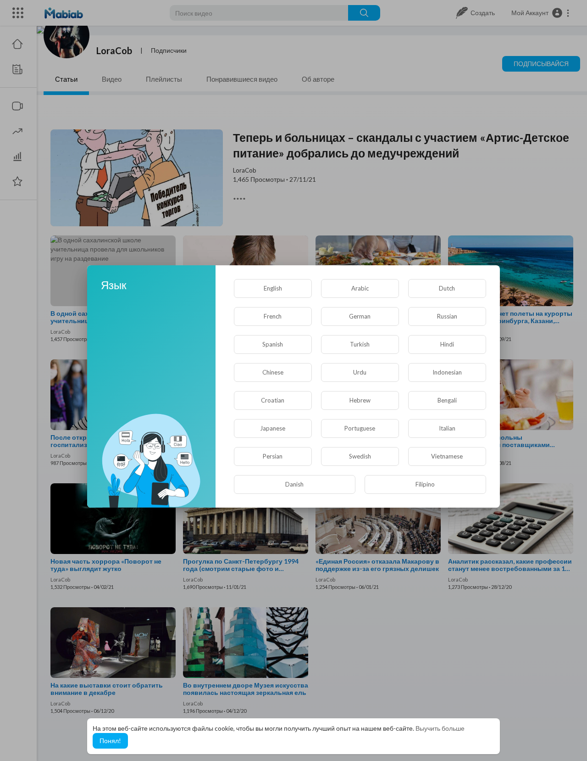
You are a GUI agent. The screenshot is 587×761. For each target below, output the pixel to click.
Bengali (447, 400)
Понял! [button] (110, 740)
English (273, 288)
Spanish (272, 344)
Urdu (359, 372)
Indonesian (447, 372)
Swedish (360, 456)
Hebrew (360, 400)
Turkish (360, 344)
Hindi (447, 344)
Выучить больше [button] (440, 728)
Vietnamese (447, 456)
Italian (447, 428)
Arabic (360, 288)
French (273, 316)
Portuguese (359, 428)
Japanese (272, 428)
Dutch (447, 288)
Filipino (425, 484)
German (360, 316)
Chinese (272, 372)
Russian (447, 316)
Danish (294, 484)
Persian (272, 456)
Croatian (272, 400)
